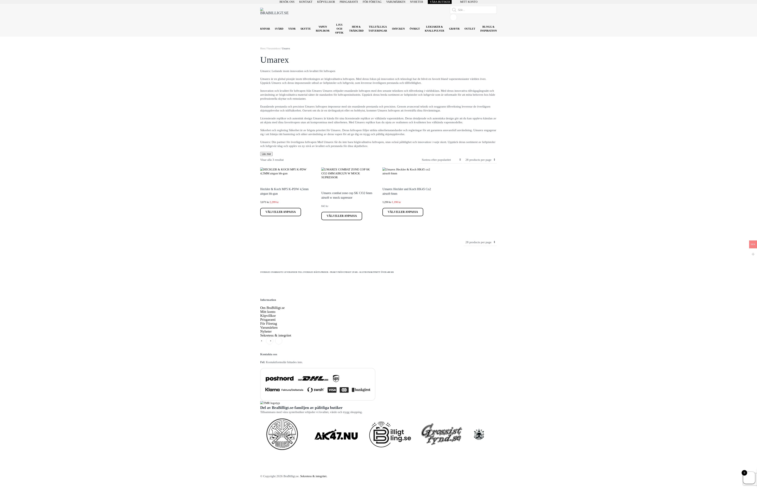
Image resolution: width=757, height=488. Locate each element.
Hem (262, 48)
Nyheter (266, 331)
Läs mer (266, 153)
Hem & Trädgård (356, 28)
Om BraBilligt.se (272, 308)
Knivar (265, 28)
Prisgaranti (268, 320)
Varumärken (273, 48)
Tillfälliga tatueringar (377, 28)
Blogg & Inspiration (488, 28)
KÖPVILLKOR (326, 1)
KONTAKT (305, 1)
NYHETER (416, 1)
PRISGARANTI (349, 1)
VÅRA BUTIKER (440, 1)
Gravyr (454, 28)
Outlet (469, 28)
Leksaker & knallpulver (434, 28)
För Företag (268, 323)
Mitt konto (267, 312)
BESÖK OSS (287, 1)
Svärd (279, 28)
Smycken (398, 28)
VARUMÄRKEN (395, 1)
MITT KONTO (468, 1)
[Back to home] (275, 13)
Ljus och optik (339, 28)
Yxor (292, 28)
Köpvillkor (268, 316)
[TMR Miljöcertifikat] (270, 402)
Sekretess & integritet (275, 335)
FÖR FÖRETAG (372, 1)
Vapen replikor (322, 28)
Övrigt (415, 28)
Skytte (305, 28)
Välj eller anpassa (281, 211)
